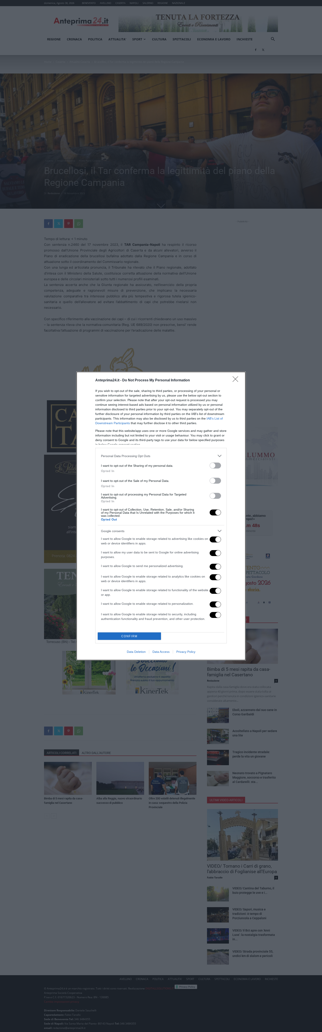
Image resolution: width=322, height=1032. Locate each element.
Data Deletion (136, 651)
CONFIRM (129, 636)
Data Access (161, 651)
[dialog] (161, 516)
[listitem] (161, 456)
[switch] (215, 465)
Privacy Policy (185, 651)
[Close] (237, 380)
